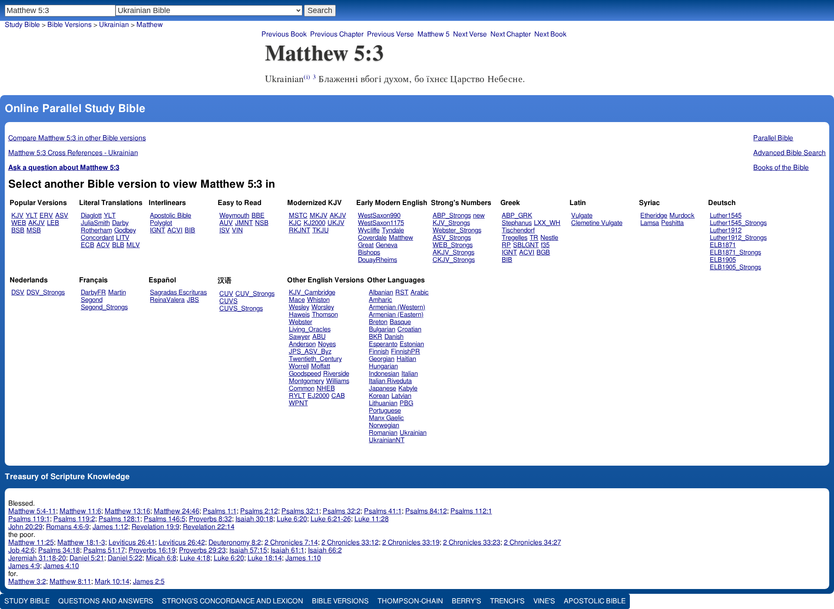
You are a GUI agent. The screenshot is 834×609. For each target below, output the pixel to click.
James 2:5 (149, 581)
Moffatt (320, 366)
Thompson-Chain (410, 601)
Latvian (401, 396)
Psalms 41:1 (383, 511)
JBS (193, 300)
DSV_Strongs (45, 292)
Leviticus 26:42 (182, 542)
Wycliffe (369, 230)
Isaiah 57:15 (248, 550)
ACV (103, 245)
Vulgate (581, 215)
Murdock (682, 215)
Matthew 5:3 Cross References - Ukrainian (73, 152)
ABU (319, 337)
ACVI (174, 230)
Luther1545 (725, 215)
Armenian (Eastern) (396, 314)
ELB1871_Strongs (735, 252)
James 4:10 (61, 566)
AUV (226, 223)
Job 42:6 (21, 550)
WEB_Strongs (453, 245)
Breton (378, 322)
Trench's (507, 601)
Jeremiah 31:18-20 (37, 558)
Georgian (381, 359)
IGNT (157, 230)
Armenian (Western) (397, 307)
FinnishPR (405, 351)
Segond (92, 300)
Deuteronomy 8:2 (234, 542)
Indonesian (384, 374)
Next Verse (470, 34)
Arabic (419, 292)
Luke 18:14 (265, 558)
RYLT (297, 396)
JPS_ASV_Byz (310, 351)
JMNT (244, 223)
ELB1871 (723, 245)
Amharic (380, 300)
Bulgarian (382, 329)
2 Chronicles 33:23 (471, 542)
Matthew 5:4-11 (32, 511)
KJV (17, 215)
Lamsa (649, 223)
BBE (258, 215)
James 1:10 (303, 558)
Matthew (149, 24)
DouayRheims (377, 260)
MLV (133, 245)
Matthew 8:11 (70, 581)
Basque (400, 322)
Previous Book (284, 34)
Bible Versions (69, 24)
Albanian (381, 292)
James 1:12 (110, 526)
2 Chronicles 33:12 (350, 542)
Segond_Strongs (104, 307)
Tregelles (514, 238)
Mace (297, 300)
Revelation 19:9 (155, 526)
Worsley (322, 307)
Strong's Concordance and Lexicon (232, 601)
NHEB (326, 388)
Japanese (382, 388)
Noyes (327, 344)
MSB (33, 230)
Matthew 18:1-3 (81, 542)
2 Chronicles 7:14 (291, 542)
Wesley (299, 307)
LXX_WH (547, 223)
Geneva (386, 245)
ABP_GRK (517, 215)
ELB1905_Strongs (735, 267)
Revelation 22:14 (209, 526)
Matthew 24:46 (176, 511)
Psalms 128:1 (119, 519)
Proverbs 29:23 (202, 550)
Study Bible (22, 24)
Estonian (412, 344)
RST (401, 292)
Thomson (325, 314)
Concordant (97, 238)
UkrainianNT (386, 440)
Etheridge (653, 215)
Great (366, 245)
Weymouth (234, 215)
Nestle (549, 238)
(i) (307, 77)
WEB (18, 223)
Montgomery (306, 381)
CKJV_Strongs (454, 260)
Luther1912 (725, 230)
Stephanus (517, 223)
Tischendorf (518, 230)
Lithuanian (383, 403)
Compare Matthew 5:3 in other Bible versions (77, 138)
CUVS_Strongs (241, 308)
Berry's (466, 601)
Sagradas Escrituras (178, 292)
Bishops (369, 252)
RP (506, 245)
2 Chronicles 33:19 (411, 542)
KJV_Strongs (451, 223)
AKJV (36, 223)
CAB (338, 396)
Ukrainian (114, 24)
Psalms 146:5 (164, 519)
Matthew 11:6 (80, 511)
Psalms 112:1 (471, 511)
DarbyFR (93, 292)
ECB (87, 245)
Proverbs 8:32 (210, 519)
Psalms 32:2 (342, 511)
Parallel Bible (773, 138)
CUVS (228, 301)
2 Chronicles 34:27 (532, 542)
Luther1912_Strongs (738, 238)
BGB (543, 252)
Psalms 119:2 (74, 519)
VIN (237, 230)
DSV (17, 292)
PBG (406, 403)
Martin (117, 292)
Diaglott (91, 215)
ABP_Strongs (452, 215)
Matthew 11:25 (31, 542)
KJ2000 (314, 223)
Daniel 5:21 (87, 558)
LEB (53, 223)
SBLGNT (526, 245)
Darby (120, 223)
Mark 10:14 (112, 581)
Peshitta (672, 223)
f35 (545, 245)
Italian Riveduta (390, 381)
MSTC (298, 215)
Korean (379, 396)
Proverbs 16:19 (152, 550)
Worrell (299, 366)
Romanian (383, 433)
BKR (375, 337)
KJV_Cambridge (312, 292)
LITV (122, 238)
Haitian (406, 359)
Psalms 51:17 (104, 550)
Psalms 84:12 (426, 511)
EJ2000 (318, 396)
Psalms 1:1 (220, 511)
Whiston (318, 300)
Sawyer (299, 337)
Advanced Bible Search (789, 152)
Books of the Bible (781, 167)
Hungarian (383, 366)
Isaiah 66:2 (325, 550)
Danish (394, 337)
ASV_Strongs (452, 238)
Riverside (336, 374)
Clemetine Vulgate (596, 223)
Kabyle (407, 388)
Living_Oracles (310, 329)
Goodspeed (305, 374)
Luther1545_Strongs (738, 223)
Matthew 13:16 (127, 511)
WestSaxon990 (379, 215)
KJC (295, 223)
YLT (31, 215)
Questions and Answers (105, 601)
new (479, 215)
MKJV (319, 215)
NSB (261, 223)
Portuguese (385, 410)
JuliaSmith (95, 223)
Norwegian (384, 425)
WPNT (298, 403)
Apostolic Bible (595, 601)
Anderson (302, 344)
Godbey (125, 230)
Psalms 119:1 (29, 519)
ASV (61, 215)
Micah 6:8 (161, 558)
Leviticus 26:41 (132, 542)
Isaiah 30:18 (254, 519)
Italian (409, 374)
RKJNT (299, 230)
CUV (226, 294)
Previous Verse (390, 34)
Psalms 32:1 (300, 511)
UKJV (336, 223)
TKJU (320, 230)
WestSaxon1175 (381, 223)
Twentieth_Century (315, 359)
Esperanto (383, 344)
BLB (118, 245)
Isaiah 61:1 (287, 550)
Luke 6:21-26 (331, 519)
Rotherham (96, 230)
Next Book (550, 34)
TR (534, 238)
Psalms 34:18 (59, 550)
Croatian (409, 329)
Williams (337, 381)
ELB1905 (723, 260)
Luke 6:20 (292, 519)
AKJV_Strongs (453, 252)
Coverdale (372, 238)
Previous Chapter (337, 34)
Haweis (299, 314)
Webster (300, 322)
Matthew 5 (433, 34)
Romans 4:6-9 (67, 526)
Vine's (544, 601)
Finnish (379, 351)
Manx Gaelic (386, 418)
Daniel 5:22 (125, 558)
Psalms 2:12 (259, 511)
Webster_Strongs (457, 230)
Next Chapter (510, 34)
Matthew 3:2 (27, 581)
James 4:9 (24, 566)
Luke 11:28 (371, 519)
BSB (17, 230)
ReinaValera (167, 300)
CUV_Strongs (255, 294)
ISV (224, 230)
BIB (190, 230)
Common (301, 388)
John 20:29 (25, 526)
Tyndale (393, 230)
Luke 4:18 (195, 558)
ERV (46, 215)
